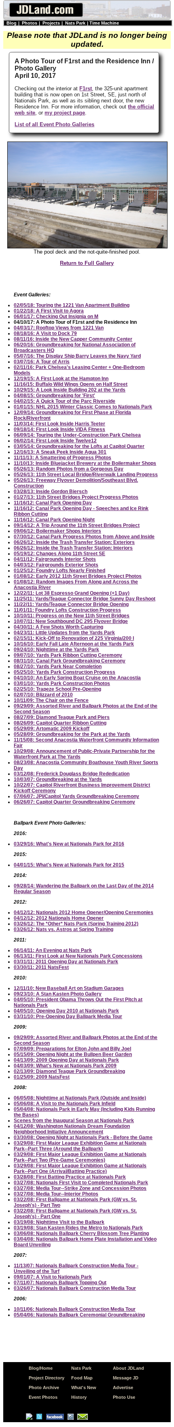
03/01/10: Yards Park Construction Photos (62, 683)
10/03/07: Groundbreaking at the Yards (58, 779)
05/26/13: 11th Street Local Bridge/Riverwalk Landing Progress (86, 474)
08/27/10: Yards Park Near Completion (58, 666)
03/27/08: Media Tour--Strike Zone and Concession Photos (80, 1188)
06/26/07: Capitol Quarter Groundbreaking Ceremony (74, 802)
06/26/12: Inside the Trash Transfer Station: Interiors (73, 548)
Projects (51, 23)
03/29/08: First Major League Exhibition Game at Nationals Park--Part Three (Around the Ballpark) (80, 1146)
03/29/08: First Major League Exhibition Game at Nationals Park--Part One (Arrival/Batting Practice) (80, 1168)
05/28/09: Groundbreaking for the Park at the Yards (72, 734)
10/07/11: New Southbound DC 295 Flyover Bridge (71, 621)
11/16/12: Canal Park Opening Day (53, 503)
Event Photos (43, 1397)
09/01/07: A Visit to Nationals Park (53, 1277)
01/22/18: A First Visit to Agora (49, 311)
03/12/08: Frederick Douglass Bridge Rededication (71, 774)
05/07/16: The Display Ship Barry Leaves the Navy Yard (77, 356)
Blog (11, 23)
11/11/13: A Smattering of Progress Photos (62, 457)
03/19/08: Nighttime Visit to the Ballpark (59, 1222)
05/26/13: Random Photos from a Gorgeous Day (68, 469)
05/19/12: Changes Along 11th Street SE (59, 553)
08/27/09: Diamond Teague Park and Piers (62, 717)
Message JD (125, 1377)
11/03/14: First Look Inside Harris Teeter (59, 424)
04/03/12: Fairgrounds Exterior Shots (56, 565)
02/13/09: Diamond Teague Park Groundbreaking (69, 1071)
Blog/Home (41, 1368)
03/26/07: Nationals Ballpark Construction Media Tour (75, 1288)
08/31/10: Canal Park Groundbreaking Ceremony (69, 661)
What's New (83, 1387)
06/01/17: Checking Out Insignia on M (56, 316)
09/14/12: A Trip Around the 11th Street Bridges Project (77, 525)
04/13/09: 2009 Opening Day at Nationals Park (66, 1060)
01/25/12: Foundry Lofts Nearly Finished (59, 570)
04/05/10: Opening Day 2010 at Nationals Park (66, 1011)
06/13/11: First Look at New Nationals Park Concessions (78, 956)
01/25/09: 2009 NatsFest (42, 1077)
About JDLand (128, 1368)
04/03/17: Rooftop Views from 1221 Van (59, 328)
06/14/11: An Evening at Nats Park (53, 950)
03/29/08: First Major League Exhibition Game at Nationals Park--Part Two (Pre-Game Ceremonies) (80, 1157)
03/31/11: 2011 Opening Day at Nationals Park (66, 962)
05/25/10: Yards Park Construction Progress (64, 672)
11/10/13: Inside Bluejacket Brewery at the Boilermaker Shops (85, 463)
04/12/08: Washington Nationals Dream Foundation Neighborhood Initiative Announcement (72, 1129)
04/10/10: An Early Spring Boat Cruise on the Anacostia (77, 678)
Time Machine (104, 23)
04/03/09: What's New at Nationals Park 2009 (65, 1066)
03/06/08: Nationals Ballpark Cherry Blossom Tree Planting (81, 1233)
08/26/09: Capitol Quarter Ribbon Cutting (60, 723)
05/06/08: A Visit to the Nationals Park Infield (64, 1103)
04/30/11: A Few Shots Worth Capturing (58, 627)
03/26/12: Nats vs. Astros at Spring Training (63, 929)
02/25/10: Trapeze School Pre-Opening (57, 689)
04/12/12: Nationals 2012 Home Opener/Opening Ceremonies (83, 912)
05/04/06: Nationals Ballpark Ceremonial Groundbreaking (79, 1315)
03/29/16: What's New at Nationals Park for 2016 (69, 844)
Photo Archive (44, 1387)
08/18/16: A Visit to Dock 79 (45, 333)
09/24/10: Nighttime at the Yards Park (56, 649)
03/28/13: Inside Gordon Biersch (50, 491)
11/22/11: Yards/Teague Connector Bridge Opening (71, 604)
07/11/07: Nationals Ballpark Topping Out (60, 1282)
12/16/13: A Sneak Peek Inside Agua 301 (60, 452)
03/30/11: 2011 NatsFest (41, 967)
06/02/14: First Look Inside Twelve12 (55, 441)
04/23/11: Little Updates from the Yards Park (64, 632)
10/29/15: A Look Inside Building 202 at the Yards (69, 390)
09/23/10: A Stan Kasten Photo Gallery (58, 994)
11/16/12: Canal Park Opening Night (54, 520)
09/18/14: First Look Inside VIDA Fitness (59, 429)
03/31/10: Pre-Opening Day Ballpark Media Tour (68, 1016)
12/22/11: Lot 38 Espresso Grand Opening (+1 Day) (71, 593)
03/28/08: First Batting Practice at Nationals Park (70, 1177)
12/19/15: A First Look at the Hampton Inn (61, 378)
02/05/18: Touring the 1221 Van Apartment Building (71, 305)
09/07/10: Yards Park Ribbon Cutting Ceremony (68, 655)
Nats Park (75, 23)
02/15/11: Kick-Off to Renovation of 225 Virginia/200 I (74, 638)
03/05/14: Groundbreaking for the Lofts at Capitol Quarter (79, 446)
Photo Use (124, 1397)
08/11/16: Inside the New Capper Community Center (73, 339)
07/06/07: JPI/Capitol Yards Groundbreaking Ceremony (76, 796)
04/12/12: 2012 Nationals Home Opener (59, 918)
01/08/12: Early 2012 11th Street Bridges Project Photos (78, 576)
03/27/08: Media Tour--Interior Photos (56, 1194)
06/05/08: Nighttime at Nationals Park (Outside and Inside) (80, 1098)
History (79, 1397)
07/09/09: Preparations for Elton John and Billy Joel (72, 1049)
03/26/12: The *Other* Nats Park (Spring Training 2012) (76, 924)
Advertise (123, 1387)
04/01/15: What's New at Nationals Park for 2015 (69, 865)
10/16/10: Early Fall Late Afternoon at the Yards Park (74, 644)
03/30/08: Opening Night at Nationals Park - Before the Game (83, 1137)
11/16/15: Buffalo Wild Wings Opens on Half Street (70, 384)
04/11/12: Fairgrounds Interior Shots (55, 559)
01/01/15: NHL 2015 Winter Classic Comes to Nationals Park (83, 407)
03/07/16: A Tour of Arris (42, 362)
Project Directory (46, 1377)
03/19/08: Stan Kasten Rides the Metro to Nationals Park (78, 1228)
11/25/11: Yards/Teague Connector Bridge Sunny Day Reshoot (84, 599)
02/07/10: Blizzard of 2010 (43, 695)
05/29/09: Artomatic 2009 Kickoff (51, 728)
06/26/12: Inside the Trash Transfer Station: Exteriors (74, 542)
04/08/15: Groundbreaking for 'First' (54, 395)
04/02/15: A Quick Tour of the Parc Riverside (64, 401)
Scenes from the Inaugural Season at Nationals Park (74, 1120)
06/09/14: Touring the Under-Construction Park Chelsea (77, 435)
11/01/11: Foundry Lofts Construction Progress (67, 610)
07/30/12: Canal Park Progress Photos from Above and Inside (84, 537)
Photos (29, 23)
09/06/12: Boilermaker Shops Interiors (57, 531)
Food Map (82, 1377)
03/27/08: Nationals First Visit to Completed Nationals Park (81, 1182)
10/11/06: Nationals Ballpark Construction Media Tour (75, 1309)
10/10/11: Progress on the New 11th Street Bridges (71, 616)
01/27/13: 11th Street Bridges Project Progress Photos (76, 497)
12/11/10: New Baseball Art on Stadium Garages (69, 988)
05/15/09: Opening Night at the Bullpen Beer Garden (73, 1054)
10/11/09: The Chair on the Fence (51, 700)
